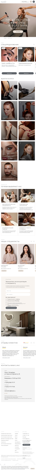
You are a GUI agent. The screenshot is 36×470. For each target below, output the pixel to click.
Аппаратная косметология (6, 433)
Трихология (3, 442)
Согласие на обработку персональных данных (8, 458)
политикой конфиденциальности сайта (17, 303)
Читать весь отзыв (6, 357)
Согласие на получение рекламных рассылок (24, 458)
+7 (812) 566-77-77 (9, 382)
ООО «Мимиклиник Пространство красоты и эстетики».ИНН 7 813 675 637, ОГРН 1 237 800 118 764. (18, 398)
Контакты (17, 452)
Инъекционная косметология (6, 435)
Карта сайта (24, 455)
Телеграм (24, 436)
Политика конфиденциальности (6, 460)
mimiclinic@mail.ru (9, 391)
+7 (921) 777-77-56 (9, 386)
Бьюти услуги (10, 38)
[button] (26, 445)
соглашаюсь (9, 304)
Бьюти (16, 436)
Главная (5, 38)
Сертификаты (17, 442)
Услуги (2, 431)
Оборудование (18, 443)
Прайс (16, 438)
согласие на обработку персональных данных (15, 302)
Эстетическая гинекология (6, 443)
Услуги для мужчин (4, 445)
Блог (16, 450)
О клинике (17, 447)
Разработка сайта (15, 460)
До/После (17, 445)
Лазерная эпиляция (4, 440)
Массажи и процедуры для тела (7, 438)
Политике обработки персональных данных (18, 468)
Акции (16, 440)
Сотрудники (17, 448)
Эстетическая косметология (6, 436)
